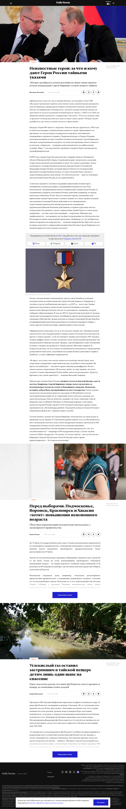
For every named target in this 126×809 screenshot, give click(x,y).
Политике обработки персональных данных (45, 803)
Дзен (74, 239)
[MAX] (78, 772)
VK (80, 239)
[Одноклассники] (74, 772)
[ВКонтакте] (70, 772)
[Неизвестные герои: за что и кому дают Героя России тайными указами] (84, 92)
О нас (49, 772)
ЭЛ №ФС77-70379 (109, 768)
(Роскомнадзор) (87, 768)
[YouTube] (66, 772)
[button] (11, 3)
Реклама (50, 776)
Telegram (67, 239)
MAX (60, 236)
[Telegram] (62, 772)
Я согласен (101, 802)
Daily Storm (63, 3)
